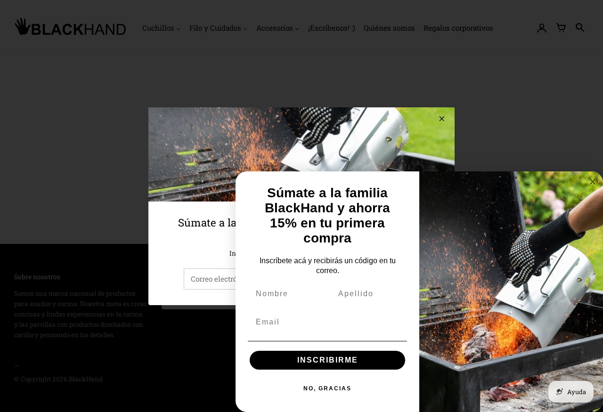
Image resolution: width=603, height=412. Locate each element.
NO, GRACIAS (327, 388)
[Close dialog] (592, 181)
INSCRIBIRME (327, 360)
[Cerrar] (442, 119)
